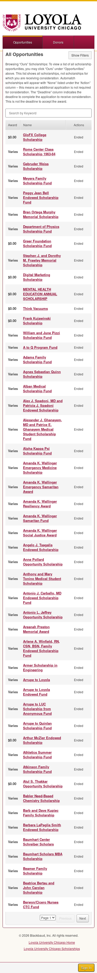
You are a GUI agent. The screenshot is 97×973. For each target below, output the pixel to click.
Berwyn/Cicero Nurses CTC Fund (40, 904)
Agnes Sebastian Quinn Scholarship (42, 374)
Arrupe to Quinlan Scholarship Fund (37, 725)
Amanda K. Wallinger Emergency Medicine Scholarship (40, 467)
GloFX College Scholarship (34, 137)
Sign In (86, 967)
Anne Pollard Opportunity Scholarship (43, 561)
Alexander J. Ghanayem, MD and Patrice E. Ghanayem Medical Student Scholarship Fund (42, 429)
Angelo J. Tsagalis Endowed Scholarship (40, 547)
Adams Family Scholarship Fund (37, 359)
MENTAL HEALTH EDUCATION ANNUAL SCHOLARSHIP (40, 294)
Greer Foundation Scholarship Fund (37, 243)
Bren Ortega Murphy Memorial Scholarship (40, 214)
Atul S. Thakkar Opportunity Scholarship (43, 783)
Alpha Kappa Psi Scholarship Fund (37, 451)
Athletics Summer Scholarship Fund (37, 754)
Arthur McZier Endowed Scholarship (42, 740)
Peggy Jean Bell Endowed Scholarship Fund (40, 197)
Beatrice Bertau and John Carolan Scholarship (38, 887)
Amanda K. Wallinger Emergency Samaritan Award (40, 487)
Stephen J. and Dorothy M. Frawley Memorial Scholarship (42, 260)
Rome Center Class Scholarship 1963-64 (39, 151)
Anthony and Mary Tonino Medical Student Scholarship (42, 578)
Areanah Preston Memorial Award (36, 629)
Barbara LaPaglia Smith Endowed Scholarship (42, 827)
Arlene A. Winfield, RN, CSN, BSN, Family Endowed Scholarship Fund (41, 648)
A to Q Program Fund (40, 347)
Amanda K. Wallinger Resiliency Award (40, 503)
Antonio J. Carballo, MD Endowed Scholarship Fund (42, 598)
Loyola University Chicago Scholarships (52, 948)
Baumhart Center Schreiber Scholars (38, 841)
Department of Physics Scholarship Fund (41, 229)
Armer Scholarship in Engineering (40, 667)
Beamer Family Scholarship (35, 871)
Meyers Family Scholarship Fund (37, 180)
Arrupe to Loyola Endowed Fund (36, 692)
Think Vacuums (35, 308)
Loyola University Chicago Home (52, 942)
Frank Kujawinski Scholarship (37, 320)
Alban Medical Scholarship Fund (37, 388)
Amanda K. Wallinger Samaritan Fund (40, 518)
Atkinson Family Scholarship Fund (37, 769)
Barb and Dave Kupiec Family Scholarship (40, 812)
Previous (65, 918)
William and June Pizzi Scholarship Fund (41, 335)
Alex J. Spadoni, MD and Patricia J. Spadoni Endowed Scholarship (43, 405)
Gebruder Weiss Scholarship (36, 166)
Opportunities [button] (22, 42)
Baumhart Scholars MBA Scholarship (42, 856)
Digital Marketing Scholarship (36, 277)
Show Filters (80, 55)
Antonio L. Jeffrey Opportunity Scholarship (43, 614)
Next (82, 918)
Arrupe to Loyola (36, 679)
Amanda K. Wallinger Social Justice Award (40, 532)
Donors (58, 42)
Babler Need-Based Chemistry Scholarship (41, 798)
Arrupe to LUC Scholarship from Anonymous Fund (37, 709)
